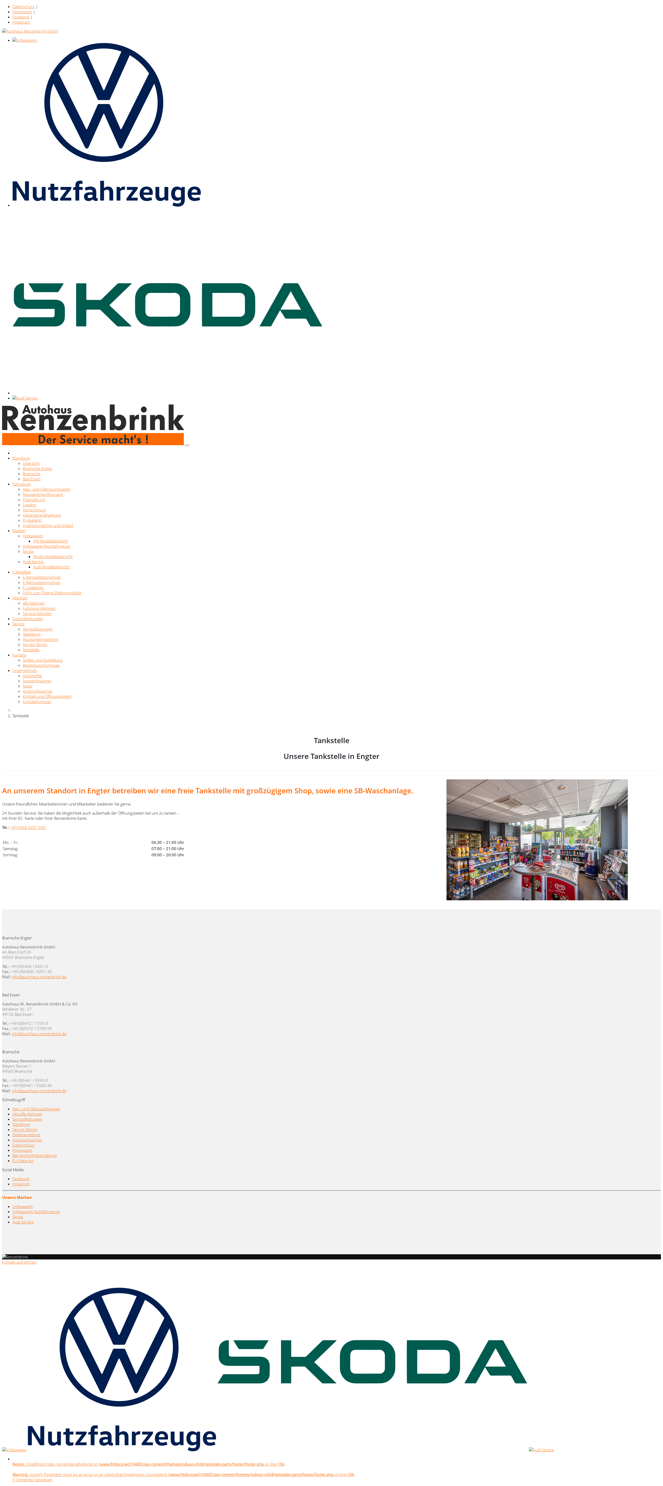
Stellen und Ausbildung (43, 660)
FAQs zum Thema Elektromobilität (52, 592)
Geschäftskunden (27, 618)
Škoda (28, 551)
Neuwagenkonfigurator (43, 494)
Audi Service (33, 561)
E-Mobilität (21, 572)
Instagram (21, 22)
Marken (19, 530)
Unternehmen (24, 670)
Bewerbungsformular (41, 665)
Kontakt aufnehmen (19, 1262)
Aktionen (20, 597)
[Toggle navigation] (187, 445)
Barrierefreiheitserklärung (34, 1155)
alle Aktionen (34, 603)
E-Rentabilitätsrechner (42, 577)
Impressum (22, 11)
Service (18, 623)
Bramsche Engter (38, 468)
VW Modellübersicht (50, 540)
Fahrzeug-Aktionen (39, 608)
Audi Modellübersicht (51, 566)
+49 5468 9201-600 (28, 827)
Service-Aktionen (37, 613)
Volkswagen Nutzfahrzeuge (46, 546)
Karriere (19, 654)
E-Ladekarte (33, 587)
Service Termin (35, 644)
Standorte (21, 458)
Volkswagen (33, 535)
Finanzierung (34, 499)
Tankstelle (31, 649)
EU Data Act (22, 1160)
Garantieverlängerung (42, 515)
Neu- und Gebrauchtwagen (46, 489)
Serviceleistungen (38, 629)
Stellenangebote (26, 1134)
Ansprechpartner (38, 691)
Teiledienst (32, 634)
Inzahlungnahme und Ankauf (48, 525)
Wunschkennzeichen (41, 639)
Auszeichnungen (37, 680)
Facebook (21, 16)
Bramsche (31, 473)
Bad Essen (32, 478)
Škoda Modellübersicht (53, 556)
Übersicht (31, 463)
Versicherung (34, 509)
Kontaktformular (37, 701)
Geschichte (32, 675)
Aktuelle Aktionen (27, 1114)
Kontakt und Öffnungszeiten (47, 696)
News (27, 685)
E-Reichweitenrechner (42, 582)
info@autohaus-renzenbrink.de (39, 976)
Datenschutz (23, 6)
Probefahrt (32, 520)
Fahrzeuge (21, 484)
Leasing (29, 504)
